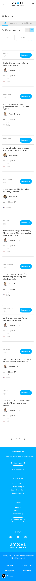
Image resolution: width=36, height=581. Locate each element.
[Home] (18, 4)
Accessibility (26, 571)
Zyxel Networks (17, 490)
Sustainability (17, 487)
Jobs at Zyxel (17, 493)
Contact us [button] (18, 463)
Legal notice (9, 565)
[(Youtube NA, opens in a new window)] (25, 537)
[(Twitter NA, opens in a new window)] (18, 537)
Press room (17, 514)
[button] (3, 4)
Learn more (25, 55)
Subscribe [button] (18, 520)
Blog (17, 507)
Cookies (10, 576)
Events (17, 511)
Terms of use (26, 565)
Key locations (17, 469)
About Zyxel (17, 483)
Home (3, 10)
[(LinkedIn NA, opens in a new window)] (10, 537)
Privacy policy (10, 571)
